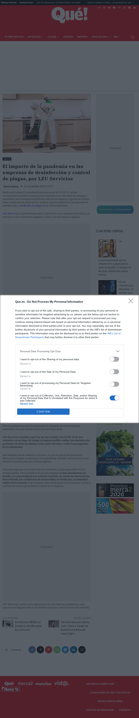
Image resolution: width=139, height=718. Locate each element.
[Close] (132, 302)
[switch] (114, 359)
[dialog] (69, 359)
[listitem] (69, 351)
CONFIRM (43, 411)
